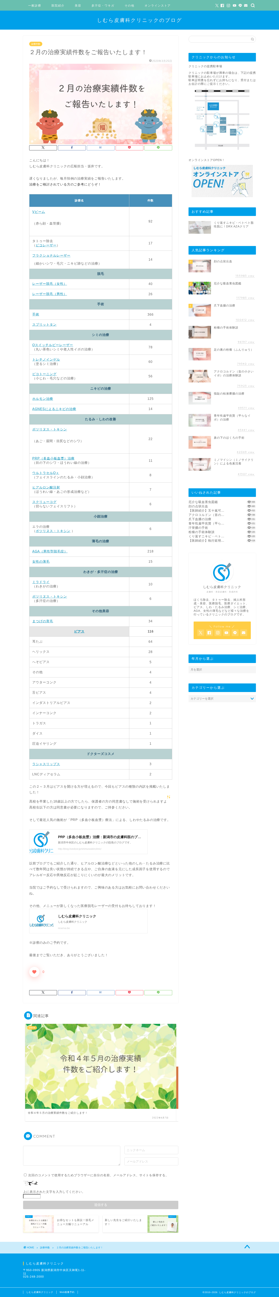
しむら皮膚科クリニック (39, 1292)
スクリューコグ (44, 502)
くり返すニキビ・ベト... (206, 536)
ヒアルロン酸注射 (46, 487)
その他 (129, 5)
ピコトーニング (44, 374)
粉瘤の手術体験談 (202, 532)
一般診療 (34, 5)
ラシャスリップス (46, 764)
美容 (78, 5)
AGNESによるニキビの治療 (54, 409)
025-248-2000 (33, 1276)
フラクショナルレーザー (51, 255)
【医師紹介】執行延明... (206, 540)
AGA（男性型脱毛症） (50, 551)
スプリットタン (44, 324)
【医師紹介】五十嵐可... (206, 510)
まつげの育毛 (42, 621)
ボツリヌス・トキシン (49, 429)
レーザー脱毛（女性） (49, 283)
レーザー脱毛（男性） (49, 294)
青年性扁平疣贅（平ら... (206, 523)
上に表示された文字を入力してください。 (54, 1191)
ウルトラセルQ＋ (45, 473)
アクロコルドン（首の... (206, 515)
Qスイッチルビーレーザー (52, 345)
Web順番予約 (67, 1292)
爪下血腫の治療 (200, 519)
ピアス (79, 631)
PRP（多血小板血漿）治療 (53, 458)
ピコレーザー (46, 245)
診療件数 (35, 44)
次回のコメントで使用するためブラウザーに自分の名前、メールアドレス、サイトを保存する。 (98, 1175)
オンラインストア (158, 5)
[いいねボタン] (34, 972)
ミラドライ (41, 582)
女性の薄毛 (41, 561)
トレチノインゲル (46, 359)
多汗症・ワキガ (103, 5)
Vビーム (38, 212)
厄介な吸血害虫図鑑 (203, 502)
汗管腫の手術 (198, 527)
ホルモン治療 (42, 398)
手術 (35, 314)
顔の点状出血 (198, 506)
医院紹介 (58, 5)
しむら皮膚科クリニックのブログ (139, 20)
